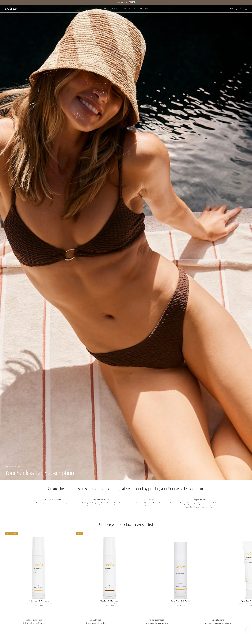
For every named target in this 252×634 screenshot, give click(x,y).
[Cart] (246, 8)
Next (249, 565)
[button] (106, 8)
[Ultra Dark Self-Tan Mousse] (110, 565)
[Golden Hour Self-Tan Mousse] (39, 565)
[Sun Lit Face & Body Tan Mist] (181, 565)
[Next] (246, 2)
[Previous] (6, 2)
